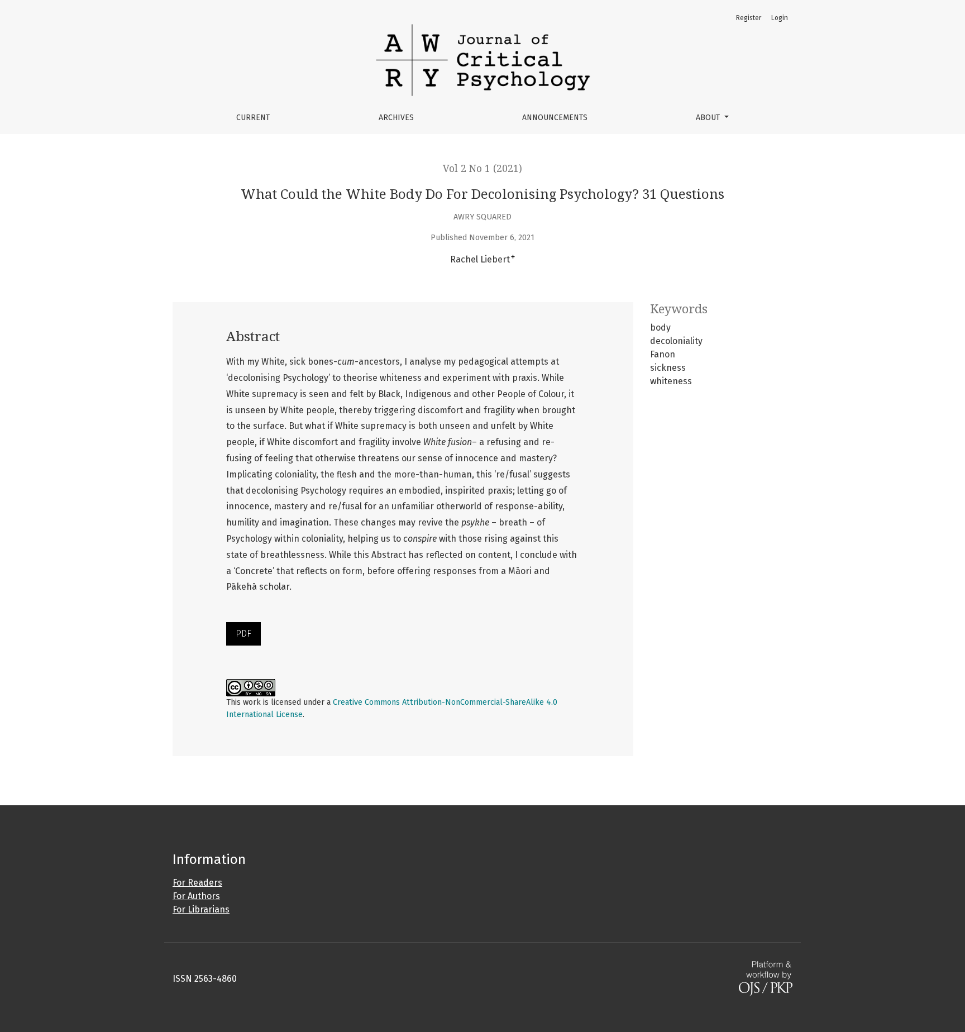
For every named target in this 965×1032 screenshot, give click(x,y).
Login (779, 18)
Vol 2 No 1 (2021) (482, 168)
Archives (396, 117)
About (709, 117)
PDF (243, 633)
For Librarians (201, 909)
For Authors (196, 896)
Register (748, 18)
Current (253, 117)
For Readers (197, 882)
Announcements (554, 117)
